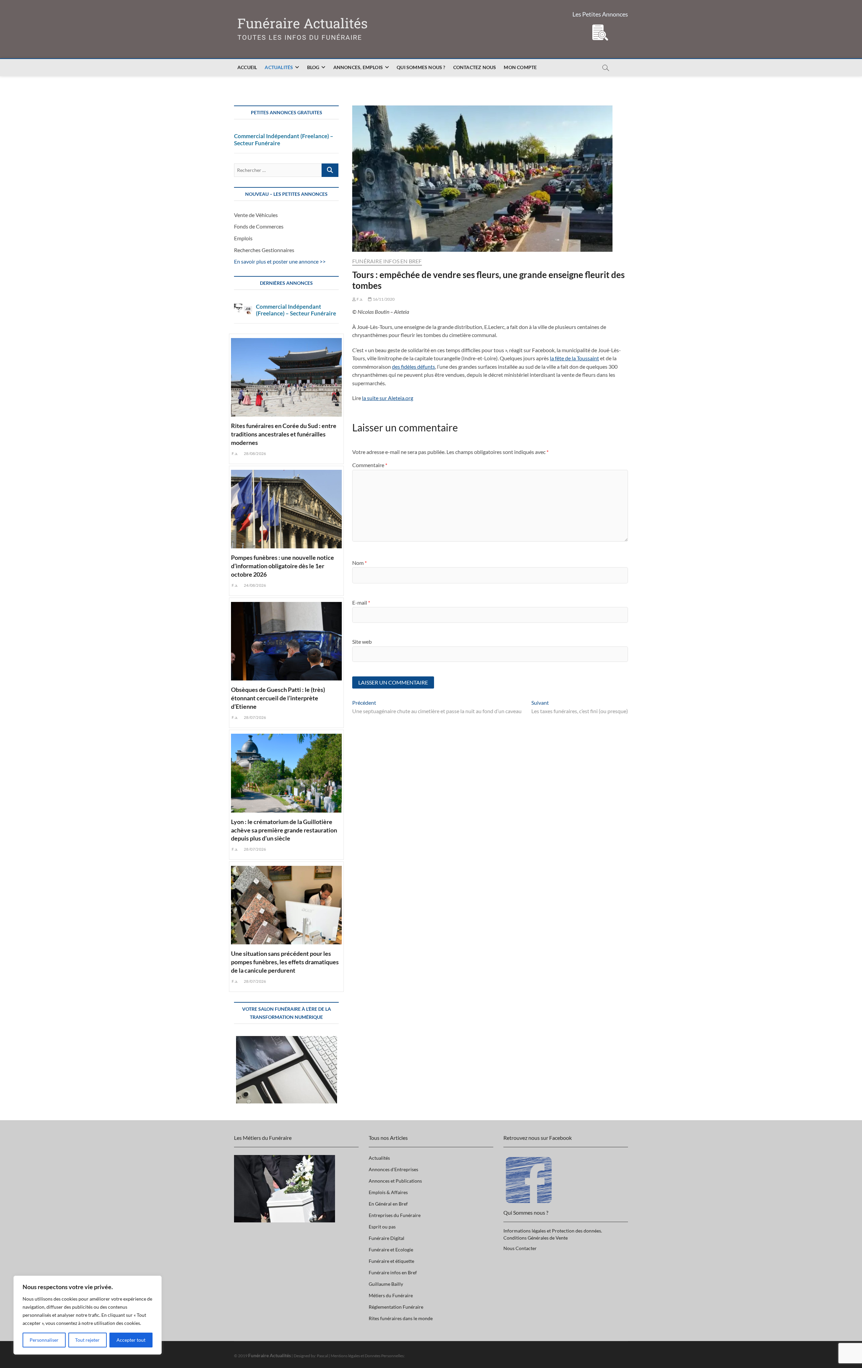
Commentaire (369, 465)
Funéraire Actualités (302, 23)
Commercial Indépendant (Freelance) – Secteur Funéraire (283, 139)
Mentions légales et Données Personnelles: (368, 1355)
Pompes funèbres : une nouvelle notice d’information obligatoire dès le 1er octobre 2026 (282, 566)
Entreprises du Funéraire (395, 1215)
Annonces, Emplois (358, 67)
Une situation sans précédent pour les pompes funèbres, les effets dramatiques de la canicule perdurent (285, 962)
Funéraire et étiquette (391, 1261)
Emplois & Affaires (388, 1192)
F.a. (359, 299)
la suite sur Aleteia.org (387, 398)
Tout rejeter (87, 1340)
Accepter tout (131, 1340)
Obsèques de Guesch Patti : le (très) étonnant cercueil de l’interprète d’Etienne (278, 698)
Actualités (279, 67)
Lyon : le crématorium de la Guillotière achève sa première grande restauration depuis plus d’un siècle (284, 830)
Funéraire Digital (386, 1238)
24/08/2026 (254, 585)
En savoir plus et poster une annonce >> (280, 261)
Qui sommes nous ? (421, 67)
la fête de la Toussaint (574, 358)
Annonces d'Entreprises (393, 1169)
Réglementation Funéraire (396, 1307)
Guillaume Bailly (386, 1284)
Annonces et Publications (395, 1181)
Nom (359, 562)
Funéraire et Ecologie (391, 1249)
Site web (362, 641)
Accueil (247, 67)
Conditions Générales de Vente (535, 1238)
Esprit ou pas (382, 1226)
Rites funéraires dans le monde (401, 1318)
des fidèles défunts (413, 366)
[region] (87, 1315)
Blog (313, 67)
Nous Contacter (520, 1248)
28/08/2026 (254, 453)
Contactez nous (474, 67)
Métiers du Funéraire (391, 1295)
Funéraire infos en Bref (387, 261)
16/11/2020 (383, 299)
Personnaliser (44, 1340)
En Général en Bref (388, 1204)
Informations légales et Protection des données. (552, 1231)
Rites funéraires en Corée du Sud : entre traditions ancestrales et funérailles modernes (283, 434)
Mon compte (520, 67)
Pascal (322, 1355)
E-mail (361, 602)
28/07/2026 (254, 717)
